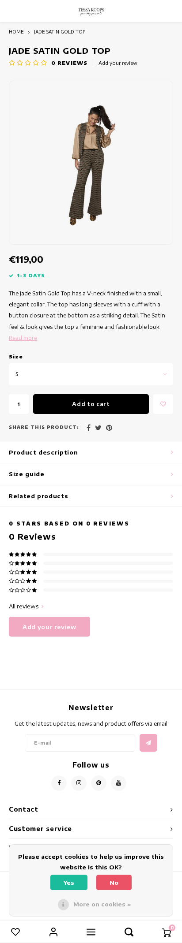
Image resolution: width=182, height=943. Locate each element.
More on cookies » (102, 904)
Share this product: (44, 427)
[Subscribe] (148, 743)
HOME (16, 31)
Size (16, 356)
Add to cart (91, 403)
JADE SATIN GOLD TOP (59, 31)
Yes (69, 882)
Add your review (118, 63)
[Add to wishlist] (163, 404)
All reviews (23, 606)
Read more (23, 337)
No (114, 882)
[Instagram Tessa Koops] (79, 783)
